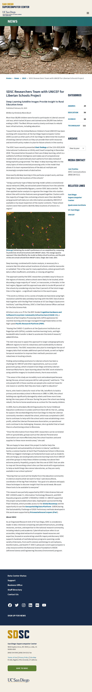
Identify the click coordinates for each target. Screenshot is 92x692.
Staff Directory (15, 589)
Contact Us (13, 594)
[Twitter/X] (17, 606)
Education (77, 112)
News (16, 78)
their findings (41, 147)
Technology (77, 125)
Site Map (33, 657)
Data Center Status (17, 575)
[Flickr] (38, 606)
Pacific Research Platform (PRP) (30, 323)
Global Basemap (50, 503)
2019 (24, 78)
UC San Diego (74, 210)
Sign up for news (17, 615)
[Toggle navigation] (87, 14)
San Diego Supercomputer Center (75, 197)
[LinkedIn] (31, 606)
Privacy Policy (24, 657)
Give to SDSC (22, 668)
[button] (82, 686)
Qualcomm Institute (77, 205)
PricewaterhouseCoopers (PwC (43, 512)
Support (11, 580)
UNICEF (71, 214)
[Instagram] (24, 606)
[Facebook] (11, 606)
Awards (77, 106)
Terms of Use (12, 657)
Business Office (15, 585)
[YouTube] (45, 606)
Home (9, 78)
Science (77, 119)
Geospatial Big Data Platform (38, 506)
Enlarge (10, 250)
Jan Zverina (73, 169)
